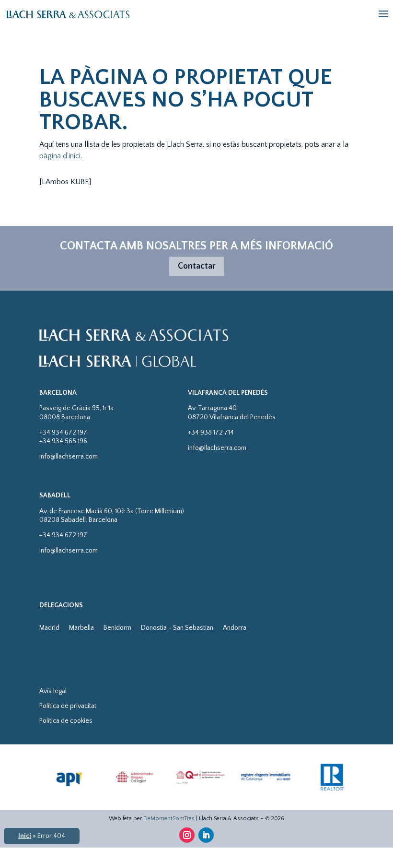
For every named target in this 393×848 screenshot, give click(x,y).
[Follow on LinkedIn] (206, 835)
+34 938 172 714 (211, 432)
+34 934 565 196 (63, 441)
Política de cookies (65, 721)
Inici (24, 836)
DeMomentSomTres (169, 818)
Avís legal (53, 691)
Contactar (197, 266)
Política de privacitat (67, 706)
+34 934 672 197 (63, 432)
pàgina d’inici (60, 156)
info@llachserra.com (68, 456)
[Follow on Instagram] (187, 835)
